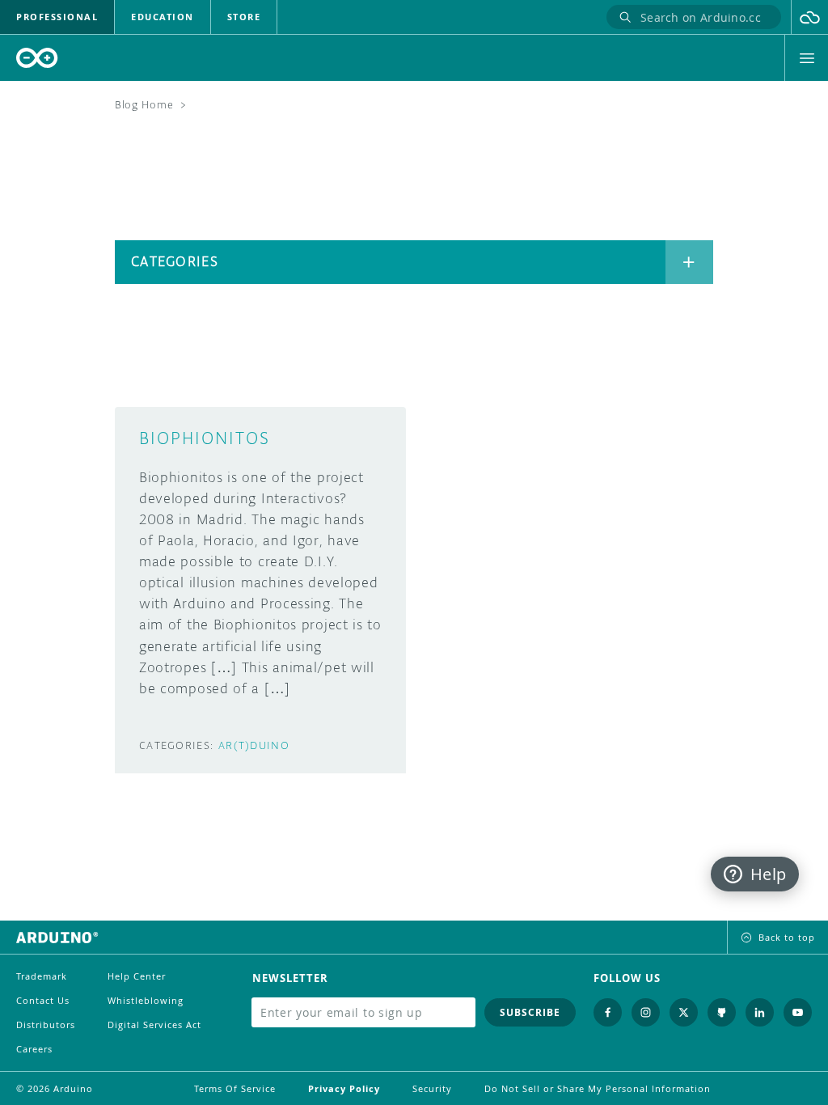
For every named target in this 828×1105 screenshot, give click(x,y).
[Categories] (689, 262)
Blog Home (144, 105)
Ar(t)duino (253, 745)
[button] (810, 17)
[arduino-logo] (37, 58)
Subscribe (530, 1012)
